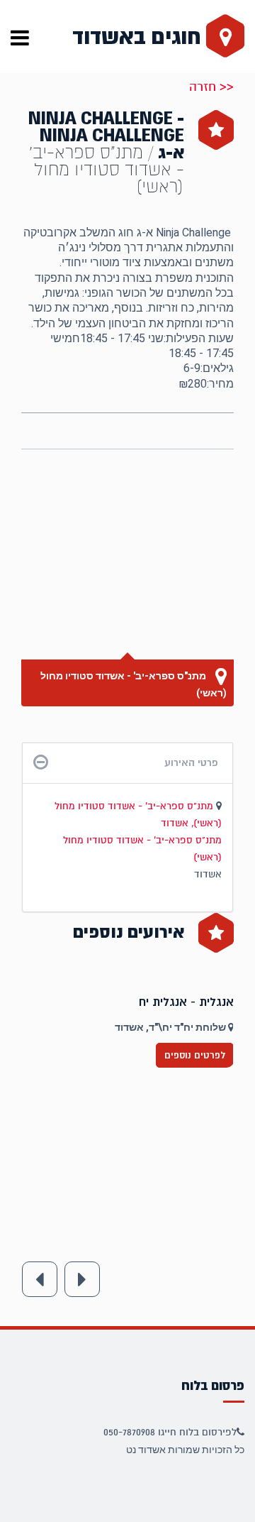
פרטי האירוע (191, 762)
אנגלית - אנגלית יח (186, 1002)
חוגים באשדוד (139, 36)
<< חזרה (211, 86)
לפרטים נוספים (194, 1055)
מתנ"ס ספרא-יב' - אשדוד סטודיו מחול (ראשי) (133, 684)
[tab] (127, 762)
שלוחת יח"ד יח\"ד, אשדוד (171, 1027)
